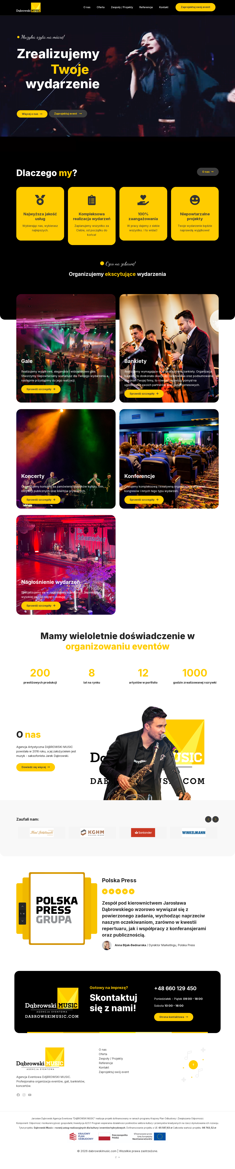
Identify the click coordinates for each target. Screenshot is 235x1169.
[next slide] (215, 819)
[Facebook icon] (116, 1157)
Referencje (106, 1063)
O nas (102, 1049)
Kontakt (104, 1067)
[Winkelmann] (193, 832)
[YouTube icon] (119, 1157)
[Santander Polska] (143, 832)
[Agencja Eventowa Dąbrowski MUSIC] (28, 7)
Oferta (103, 1054)
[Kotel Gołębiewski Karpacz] (41, 832)
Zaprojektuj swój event (195, 7)
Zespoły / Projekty (111, 1058)
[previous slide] (208, 819)
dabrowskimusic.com (102, 1151)
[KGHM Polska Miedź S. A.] (92, 832)
